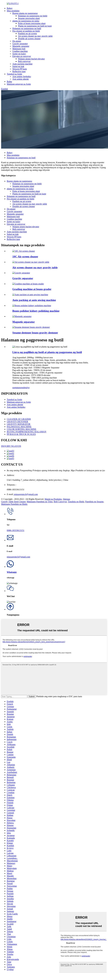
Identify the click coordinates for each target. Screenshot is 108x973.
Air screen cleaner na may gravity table (35, 36)
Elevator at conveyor (21, 56)
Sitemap (66, 499)
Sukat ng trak (18, 66)
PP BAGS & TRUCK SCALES (21, 434)
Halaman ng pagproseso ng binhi (32, 16)
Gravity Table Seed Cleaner (13, 501)
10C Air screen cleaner (25, 256)
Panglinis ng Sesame (94, 501)
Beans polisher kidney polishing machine (35, 310)
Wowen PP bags (19, 69)
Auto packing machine (22, 64)
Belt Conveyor (60, 501)
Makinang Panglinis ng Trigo (40, 501)
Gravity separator (20, 43)
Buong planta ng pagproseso (25, 13)
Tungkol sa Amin (14, 74)
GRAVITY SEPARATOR (18, 424)
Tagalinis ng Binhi (76, 501)
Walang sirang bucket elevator (31, 59)
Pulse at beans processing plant (31, 23)
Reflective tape (19, 71)
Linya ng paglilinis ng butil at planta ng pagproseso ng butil (47, 352)
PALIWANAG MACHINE (19, 426)
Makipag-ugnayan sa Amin (19, 84)
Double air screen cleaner (29, 38)
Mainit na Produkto (53, 499)
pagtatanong (17, 387)
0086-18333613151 (15, 530)
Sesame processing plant (29, 18)
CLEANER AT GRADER (19, 419)
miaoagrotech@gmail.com (26, 494)
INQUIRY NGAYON (11, 446)
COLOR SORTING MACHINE (21, 429)
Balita (9, 81)
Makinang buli (18, 48)
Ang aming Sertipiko (21, 76)
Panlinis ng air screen (27, 33)
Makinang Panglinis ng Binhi (14, 504)
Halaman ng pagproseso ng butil (26, 28)
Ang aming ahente (20, 79)
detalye (26, 387)
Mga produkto (13, 11)
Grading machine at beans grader (31, 289)
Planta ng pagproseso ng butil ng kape (35, 26)
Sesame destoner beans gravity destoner (35, 332)
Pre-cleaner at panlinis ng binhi (26, 31)
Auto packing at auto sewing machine (34, 300)
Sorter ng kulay (19, 54)
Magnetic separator (20, 46)
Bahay (10, 8)
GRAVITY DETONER (17, 421)
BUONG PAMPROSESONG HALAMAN (26, 431)
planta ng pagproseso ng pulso (25, 21)
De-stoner (16, 41)
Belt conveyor (24, 61)
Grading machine (20, 51)
